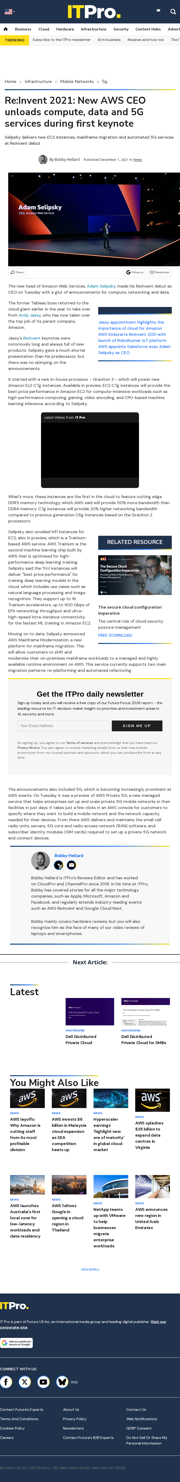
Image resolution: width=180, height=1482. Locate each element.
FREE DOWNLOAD (115, 635)
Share (20, 272)
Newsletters (73, 1428)
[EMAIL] (73, 865)
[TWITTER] (60, 865)
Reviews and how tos (146, 39)
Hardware (65, 29)
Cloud (43, 29)
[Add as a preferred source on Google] (16, 1343)
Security (120, 29)
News (137, 159)
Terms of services (80, 743)
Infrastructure (93, 29)
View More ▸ (90, 1269)
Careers (7, 1437)
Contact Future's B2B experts (88, 1437)
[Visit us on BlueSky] (60, 1382)
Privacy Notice (29, 748)
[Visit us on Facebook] (6, 1382)
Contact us (136, 1409)
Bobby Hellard (67, 159)
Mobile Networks (77, 81)
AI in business (109, 39)
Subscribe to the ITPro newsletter (62, 39)
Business (23, 29)
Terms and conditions (19, 1418)
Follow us (138, 272)
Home (10, 81)
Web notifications (141, 1418)
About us (71, 1409)
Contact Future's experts (21, 1409)
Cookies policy (12, 1428)
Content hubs (148, 29)
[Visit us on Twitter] (24, 1382)
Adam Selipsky (101, 286)
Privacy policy (74, 1418)
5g (104, 81)
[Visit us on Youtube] (43, 1382)
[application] (90, 450)
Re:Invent (32, 338)
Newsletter (162, 272)
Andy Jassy (30, 315)
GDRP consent (139, 1428)
